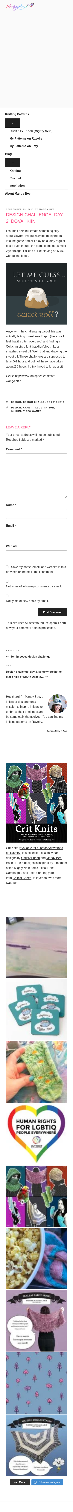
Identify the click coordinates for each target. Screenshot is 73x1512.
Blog (8, 154)
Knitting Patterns (17, 114)
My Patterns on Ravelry (26, 138)
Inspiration (17, 185)
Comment (14, 449)
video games (32, 411)
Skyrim (16, 411)
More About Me (57, 731)
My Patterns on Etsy (24, 146)
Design (16, 402)
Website (11, 546)
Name (11, 505)
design (16, 408)
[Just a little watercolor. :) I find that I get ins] (36, 947)
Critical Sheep (22, 878)
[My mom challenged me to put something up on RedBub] (36, 1009)
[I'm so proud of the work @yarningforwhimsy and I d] (36, 1196)
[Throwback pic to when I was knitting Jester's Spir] (36, 1258)
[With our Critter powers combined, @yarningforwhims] (36, 1134)
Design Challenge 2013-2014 (44, 402)
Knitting (15, 170)
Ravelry (37, 721)
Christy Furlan (30, 858)
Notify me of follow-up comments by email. (34, 586)
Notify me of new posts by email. (27, 600)
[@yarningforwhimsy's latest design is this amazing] (36, 1445)
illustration (44, 408)
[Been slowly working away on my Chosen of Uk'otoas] (36, 1072)
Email (11, 525)
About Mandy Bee (18, 193)
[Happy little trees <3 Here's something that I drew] (36, 1383)
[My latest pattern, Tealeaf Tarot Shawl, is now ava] (36, 1321)
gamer (28, 408)
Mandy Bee (47, 209)
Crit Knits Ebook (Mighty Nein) (31, 131)
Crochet (15, 178)
